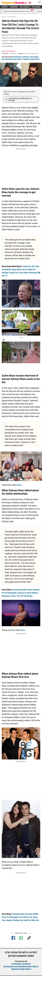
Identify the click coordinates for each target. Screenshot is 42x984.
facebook (26, 964)
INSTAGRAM (34, 57)
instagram (8, 967)
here (19, 485)
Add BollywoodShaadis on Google (20, 99)
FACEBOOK (25, 57)
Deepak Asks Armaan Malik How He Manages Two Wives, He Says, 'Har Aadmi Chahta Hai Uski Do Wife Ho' (20, 917)
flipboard (16, 964)
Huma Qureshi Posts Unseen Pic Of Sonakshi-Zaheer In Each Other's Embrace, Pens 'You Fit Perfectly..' (21, 592)
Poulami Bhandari (9, 51)
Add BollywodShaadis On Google (17, 11)
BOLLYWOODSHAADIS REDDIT (12, 59)
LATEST (5, 7)
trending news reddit (21, 969)
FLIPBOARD (17, 57)
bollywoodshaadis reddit (26, 967)
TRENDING (14, 7)
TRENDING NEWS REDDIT (31, 59)
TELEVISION (36, 7)
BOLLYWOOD (25, 7)
